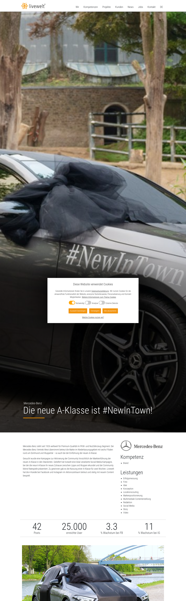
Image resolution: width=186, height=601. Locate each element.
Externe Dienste (112, 303)
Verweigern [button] (95, 311)
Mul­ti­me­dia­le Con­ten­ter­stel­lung (137, 499)
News (130, 6)
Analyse (95, 303)
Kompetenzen (91, 6)
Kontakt (152, 6)
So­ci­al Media (128, 505)
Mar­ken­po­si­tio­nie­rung (132, 495)
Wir (77, 6)
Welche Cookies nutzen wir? (93, 317)
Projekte (106, 6)
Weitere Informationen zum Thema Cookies (99, 297)
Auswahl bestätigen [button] (78, 311)
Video (125, 512)
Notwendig (80, 303)
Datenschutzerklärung (100, 291)
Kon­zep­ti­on (128, 488)
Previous (27, 589)
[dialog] (93, 300)
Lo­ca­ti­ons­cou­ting (131, 492)
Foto (125, 481)
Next (159, 589)
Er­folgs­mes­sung (130, 478)
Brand (125, 463)
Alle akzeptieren (110, 311)
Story (125, 509)
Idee (125, 485)
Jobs (140, 6)
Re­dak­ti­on (127, 502)
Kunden (119, 6)
